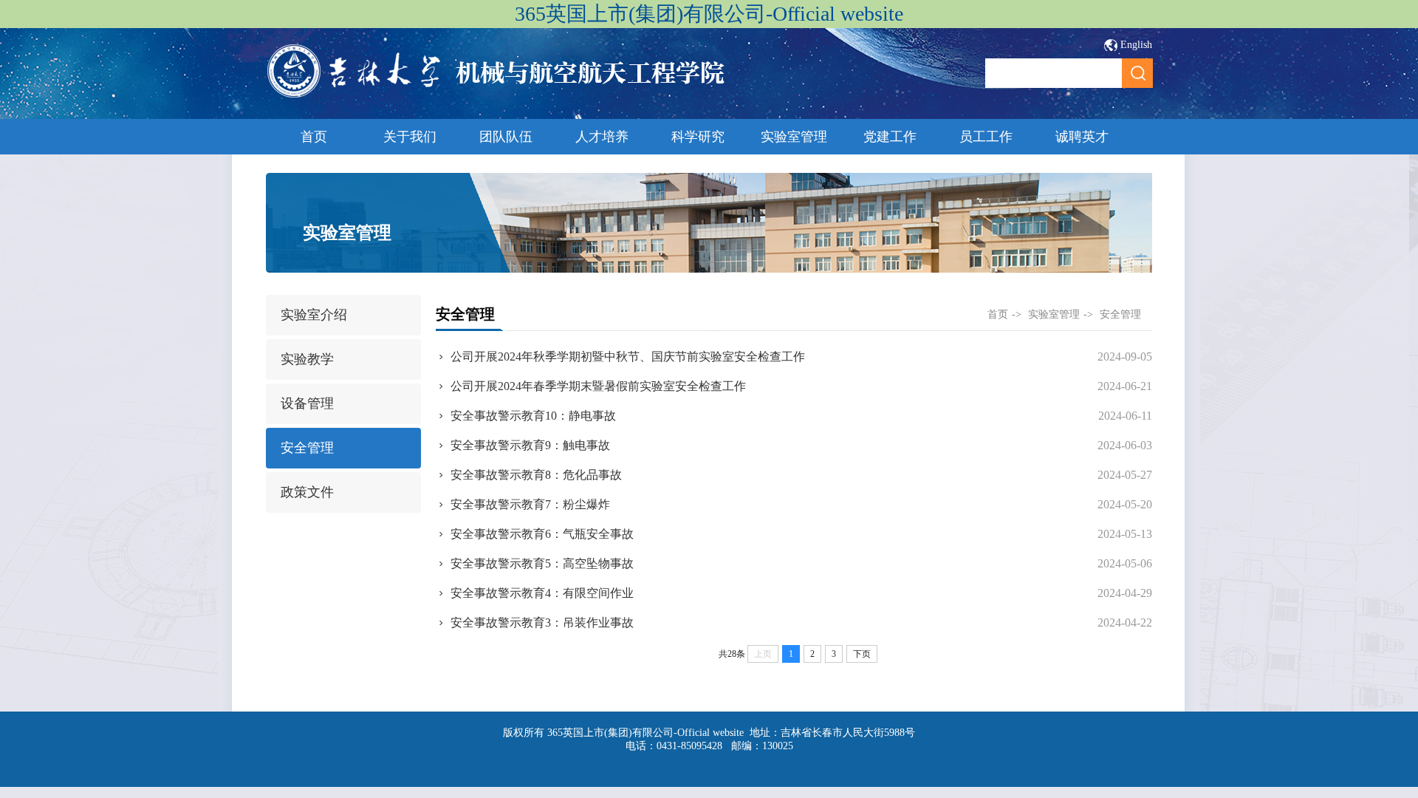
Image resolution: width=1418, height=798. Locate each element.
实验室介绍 (314, 314)
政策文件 (307, 492)
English (1136, 44)
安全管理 (307, 447)
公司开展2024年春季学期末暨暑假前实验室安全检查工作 (598, 386)
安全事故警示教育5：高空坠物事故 (542, 563)
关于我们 (409, 136)
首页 (314, 136)
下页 (862, 654)
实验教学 (307, 359)
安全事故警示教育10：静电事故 (533, 415)
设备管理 (307, 403)
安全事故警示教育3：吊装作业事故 (542, 622)
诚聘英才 (1082, 136)
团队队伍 (505, 136)
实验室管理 (794, 136)
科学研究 (698, 136)
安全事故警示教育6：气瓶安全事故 (542, 534)
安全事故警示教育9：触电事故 (530, 445)
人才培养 (601, 136)
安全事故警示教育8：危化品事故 (536, 474)
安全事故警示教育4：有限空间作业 (542, 593)
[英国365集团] (496, 95)
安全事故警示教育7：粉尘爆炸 (530, 504)
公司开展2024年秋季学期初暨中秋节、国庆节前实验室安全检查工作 (628, 356)
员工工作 (986, 136)
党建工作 (890, 136)
